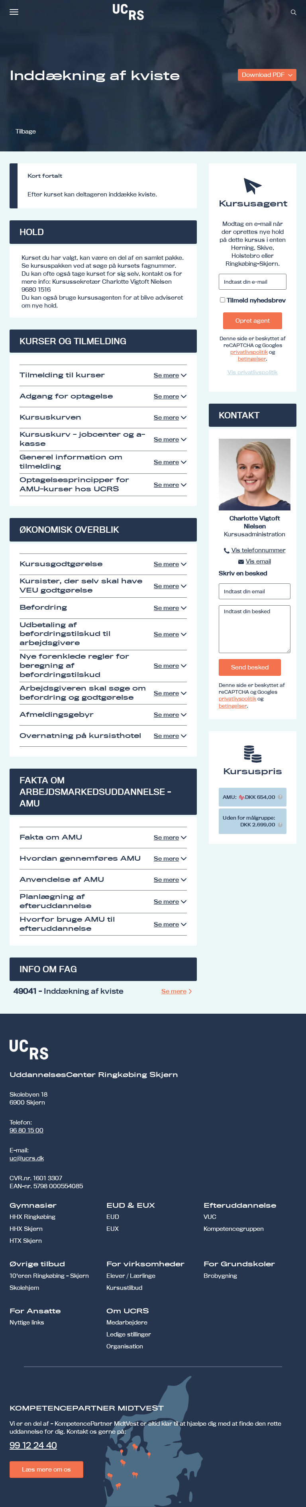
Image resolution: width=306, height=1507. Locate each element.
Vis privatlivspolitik (253, 372)
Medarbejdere (126, 1322)
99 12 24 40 (33, 1445)
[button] (280, 797)
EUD (112, 1217)
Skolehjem (24, 1287)
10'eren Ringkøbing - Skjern (49, 1275)
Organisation (124, 1346)
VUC (210, 1217)
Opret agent (252, 320)
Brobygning (220, 1275)
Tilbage (26, 131)
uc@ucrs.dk (27, 1158)
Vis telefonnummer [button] (258, 550)
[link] (154, 12)
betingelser (252, 358)
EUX (112, 1228)
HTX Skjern (26, 1240)
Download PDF (264, 74)
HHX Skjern (26, 1228)
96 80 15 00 (26, 1130)
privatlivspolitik (249, 352)
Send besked (250, 667)
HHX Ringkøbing (32, 1217)
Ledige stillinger (128, 1334)
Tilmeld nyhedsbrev (256, 300)
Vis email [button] (258, 561)
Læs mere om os (46, 1469)
